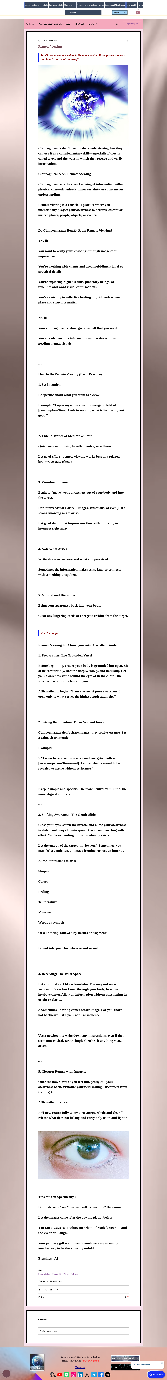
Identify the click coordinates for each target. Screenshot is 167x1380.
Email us (80, 1367)
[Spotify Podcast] (66, 1374)
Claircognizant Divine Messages (54, 24)
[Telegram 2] (107, 1374)
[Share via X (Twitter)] (45, 1289)
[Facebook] (101, 1374)
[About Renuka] (53, 1374)
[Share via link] (57, 1289)
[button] (138, 11)
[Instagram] (73, 1374)
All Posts (30, 24)
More (91, 24)
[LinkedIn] (80, 1374)
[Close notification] (162, 1363)
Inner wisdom (44, 1274)
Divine (66, 1274)
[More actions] (127, 40)
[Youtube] (59, 1374)
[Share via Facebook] (39, 1289)
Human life (57, 1274)
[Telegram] (94, 1374)
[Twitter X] (87, 1374)
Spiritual (74, 1274)
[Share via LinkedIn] (51, 1289)
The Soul (79, 24)
